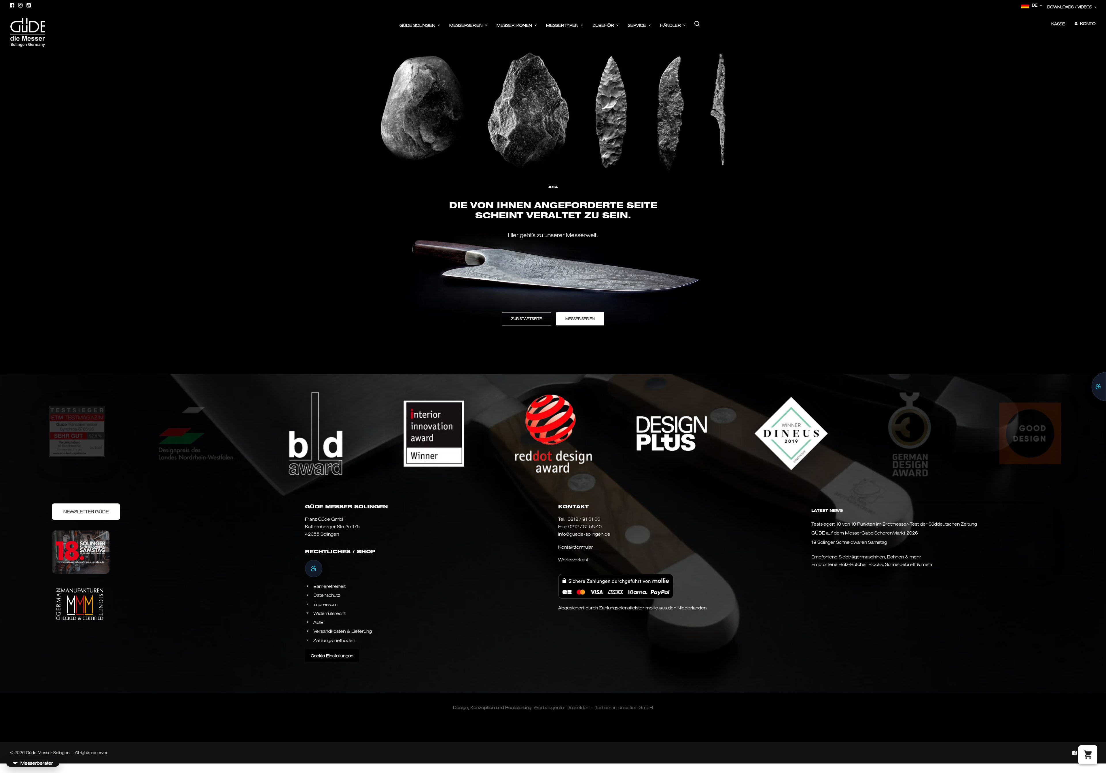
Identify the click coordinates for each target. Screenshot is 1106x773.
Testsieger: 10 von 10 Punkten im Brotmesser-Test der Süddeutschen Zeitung (894, 523)
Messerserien (465, 25)
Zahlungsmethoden (334, 640)
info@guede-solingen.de (584, 534)
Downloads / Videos (1069, 7)
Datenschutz (326, 595)
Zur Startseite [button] (526, 319)
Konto (1088, 23)
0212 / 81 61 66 (584, 519)
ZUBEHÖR (603, 25)
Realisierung (518, 707)
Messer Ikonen (514, 25)
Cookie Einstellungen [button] (332, 655)
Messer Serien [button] (580, 319)
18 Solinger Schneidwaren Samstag (849, 542)
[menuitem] (1031, 5)
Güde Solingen (417, 25)
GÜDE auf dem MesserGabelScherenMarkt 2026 (864, 532)
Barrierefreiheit (329, 586)
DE (1034, 5)
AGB (318, 622)
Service (637, 25)
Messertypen (562, 25)
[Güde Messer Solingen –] (27, 23)
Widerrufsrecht (329, 613)
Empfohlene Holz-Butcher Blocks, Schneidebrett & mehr (872, 564)
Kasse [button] (1058, 23)
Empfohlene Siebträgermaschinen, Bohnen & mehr (866, 556)
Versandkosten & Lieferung (342, 631)
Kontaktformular (575, 547)
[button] (12, 5)
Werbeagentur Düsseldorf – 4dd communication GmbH (593, 707)
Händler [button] (670, 25)
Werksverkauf (573, 559)
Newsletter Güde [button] (86, 511)
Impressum (325, 604)
